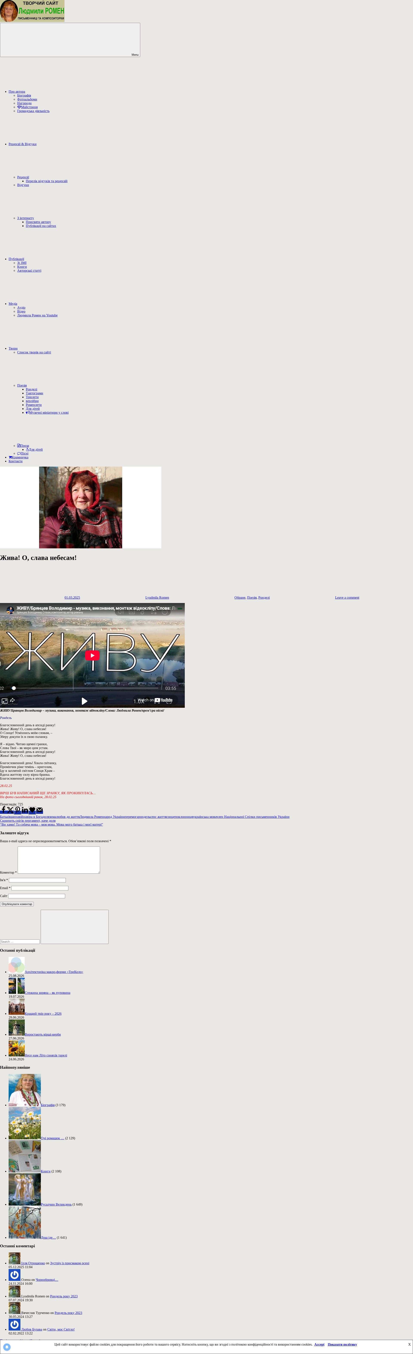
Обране (239, 597)
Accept (319, 1344)
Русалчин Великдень (56, 1204)
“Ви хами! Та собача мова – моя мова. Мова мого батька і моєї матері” (51, 824)
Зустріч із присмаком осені (69, 1263)
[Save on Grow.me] (32, 810)
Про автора (17, 91)
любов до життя (68, 817)
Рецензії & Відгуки (23, 144)
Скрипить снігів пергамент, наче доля (27, 820)
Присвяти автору (38, 222)
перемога (131, 817)
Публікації (16, 259)
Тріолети (32, 397)
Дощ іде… (48, 1237)
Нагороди (24, 103)
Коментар (8, 872)
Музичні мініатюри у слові (49, 412)
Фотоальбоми (27, 99)
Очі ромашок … (52, 1138)
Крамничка (20, 457)
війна (23, 817)
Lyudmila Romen (157, 597)
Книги (22, 266)
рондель (144, 817)
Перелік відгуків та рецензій (47, 181)
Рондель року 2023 (64, 1296)
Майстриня (29, 107)
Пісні (24, 453)
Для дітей (33, 408)
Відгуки (23, 185)
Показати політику (342, 1344)
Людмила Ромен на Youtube (37, 315)
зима (52, 817)
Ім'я (4, 880)
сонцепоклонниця (179, 817)
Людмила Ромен (91, 817)
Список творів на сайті (34, 352)
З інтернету (25, 218)
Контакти (16, 461)
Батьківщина (9, 817)
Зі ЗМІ (21, 263)
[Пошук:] (20, 941)
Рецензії (23, 177)
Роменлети (34, 405)
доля (46, 817)
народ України (114, 817)
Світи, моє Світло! (61, 1329)
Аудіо (21, 307)
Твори (13, 348)
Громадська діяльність (33, 111)
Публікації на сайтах (41, 226)
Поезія (22, 385)
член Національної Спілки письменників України (253, 817)
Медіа (13, 303)
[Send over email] (39, 812)
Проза (24, 445)
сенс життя (158, 817)
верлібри (32, 401)
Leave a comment (347, 597)
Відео (21, 311)
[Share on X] (10, 812)
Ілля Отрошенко (33, 1263)
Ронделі (31, 389)
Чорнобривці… (47, 1280)
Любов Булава (31, 1329)
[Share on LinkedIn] (25, 812)
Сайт (3, 896)
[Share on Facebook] (3, 812)
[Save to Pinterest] (18, 810)
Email (5, 888)
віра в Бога (35, 817)
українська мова (204, 817)
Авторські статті (29, 270)
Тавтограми (34, 393)
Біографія (24, 95)
